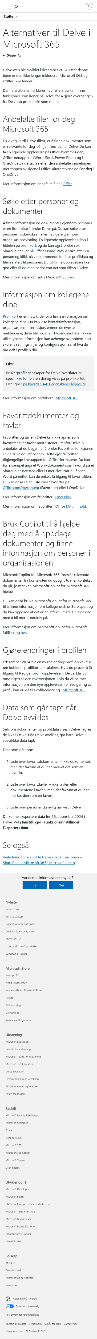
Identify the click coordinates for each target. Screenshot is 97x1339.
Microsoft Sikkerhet (17, 1123)
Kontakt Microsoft (16, 1323)
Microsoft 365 (67, 397)
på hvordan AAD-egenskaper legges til (54, 383)
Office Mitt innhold (70, 506)
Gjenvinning (12, 1012)
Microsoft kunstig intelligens (22, 1115)
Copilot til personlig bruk (20, 931)
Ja (34, 884)
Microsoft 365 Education (19, 1064)
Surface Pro (12, 909)
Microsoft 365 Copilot (18, 1152)
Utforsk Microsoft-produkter (21, 946)
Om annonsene (14, 1331)
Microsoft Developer (17, 1189)
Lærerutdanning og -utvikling (22, 1079)
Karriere (10, 1263)
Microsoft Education (17, 1041)
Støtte (9, 16)
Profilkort (10, 316)
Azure (9, 1130)
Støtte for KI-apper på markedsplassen (27, 1204)
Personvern (35, 1323)
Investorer (11, 1285)
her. (24, 632)
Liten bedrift (13, 1167)
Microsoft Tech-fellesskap (20, 1211)
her (71, 276)
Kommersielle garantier (19, 1020)
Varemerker (70, 1323)
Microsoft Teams (15, 1160)
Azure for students (16, 1094)
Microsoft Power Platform (20, 1226)
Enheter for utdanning (18, 1049)
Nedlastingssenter (16, 982)
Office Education (15, 1071)
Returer (10, 997)
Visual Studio (13, 1241)
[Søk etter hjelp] (16, 6)
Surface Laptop (14, 916)
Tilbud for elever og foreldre (21, 1086)
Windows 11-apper (16, 954)
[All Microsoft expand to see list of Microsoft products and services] (6, 6)
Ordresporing (13, 1005)
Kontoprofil (12, 975)
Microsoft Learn (15, 1196)
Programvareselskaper (18, 1234)
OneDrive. (63, 496)
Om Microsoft (13, 1270)
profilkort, (29, 245)
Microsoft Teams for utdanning (23, 1056)
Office (67, 183)
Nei (61, 884)
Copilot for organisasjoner (20, 924)
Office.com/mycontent (21, 487)
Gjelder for (13, 55)
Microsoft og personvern (19, 1277)
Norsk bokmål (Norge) (25, 1298)
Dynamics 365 (14, 1137)
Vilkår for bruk (53, 1323)
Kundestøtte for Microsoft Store (24, 990)
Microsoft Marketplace (19, 1219)
